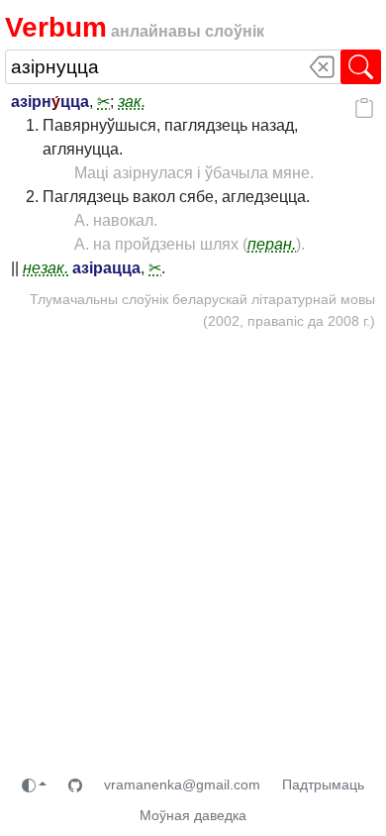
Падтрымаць (323, 784)
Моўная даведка (193, 815)
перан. (271, 244)
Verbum (56, 27)
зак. (131, 101)
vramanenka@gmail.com (182, 784)
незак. (45, 268)
